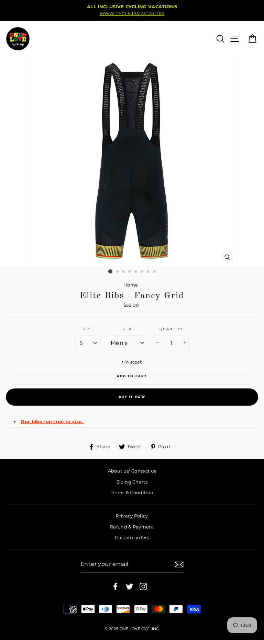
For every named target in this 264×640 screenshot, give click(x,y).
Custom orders (132, 537)
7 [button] (148, 272)
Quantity (171, 329)
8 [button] (154, 272)
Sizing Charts (132, 482)
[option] (132, 10)
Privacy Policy (132, 516)
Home (130, 285)
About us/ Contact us (132, 471)
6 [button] (142, 272)
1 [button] (110, 271)
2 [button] (117, 272)
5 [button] (136, 272)
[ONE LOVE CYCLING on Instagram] (143, 586)
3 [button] (123, 272)
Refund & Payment (132, 527)
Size (88, 329)
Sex (127, 329)
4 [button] (130, 272)
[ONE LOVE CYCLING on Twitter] (129, 586)
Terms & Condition (132, 492)
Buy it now (132, 396)
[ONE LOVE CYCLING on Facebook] (115, 586)
